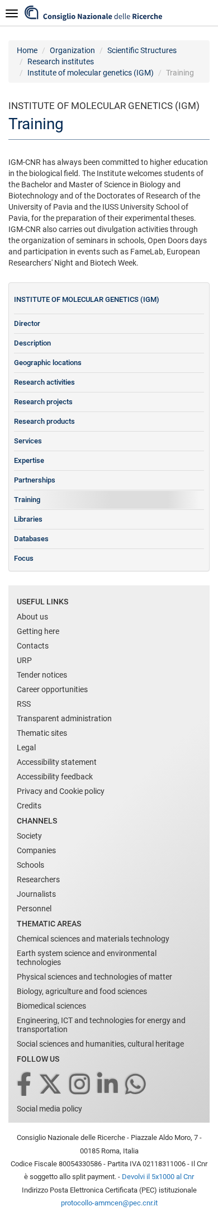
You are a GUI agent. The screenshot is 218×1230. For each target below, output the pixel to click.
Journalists (36, 894)
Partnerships (34, 480)
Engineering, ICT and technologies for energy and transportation (101, 1025)
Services (28, 441)
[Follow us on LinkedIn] (108, 1084)
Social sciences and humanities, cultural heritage (100, 1043)
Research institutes (60, 61)
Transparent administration (64, 718)
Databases (31, 538)
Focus (24, 558)
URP (24, 660)
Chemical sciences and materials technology (93, 938)
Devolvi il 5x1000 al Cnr (158, 1176)
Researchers (38, 879)
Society (29, 835)
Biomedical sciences (51, 1005)
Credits (29, 805)
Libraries (28, 519)
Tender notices (42, 674)
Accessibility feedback (55, 776)
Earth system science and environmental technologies (87, 958)
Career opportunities (52, 689)
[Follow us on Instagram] (80, 1084)
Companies (36, 850)
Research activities (44, 382)
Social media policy (49, 1108)
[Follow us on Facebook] (25, 1084)
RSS (24, 703)
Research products (44, 421)
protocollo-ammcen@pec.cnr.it (109, 1203)
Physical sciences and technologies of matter (94, 976)
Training (27, 499)
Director (27, 323)
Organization (72, 50)
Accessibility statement (57, 762)
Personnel (34, 908)
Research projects (43, 402)
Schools (30, 864)
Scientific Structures (142, 50)
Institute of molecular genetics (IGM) (90, 72)
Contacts (33, 645)
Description (32, 343)
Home (27, 50)
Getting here (38, 631)
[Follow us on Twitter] (51, 1084)
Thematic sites (42, 732)
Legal (26, 747)
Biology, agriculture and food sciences (82, 991)
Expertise (29, 460)
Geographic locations (48, 362)
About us (32, 616)
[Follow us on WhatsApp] (136, 1084)
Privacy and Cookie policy (61, 791)
